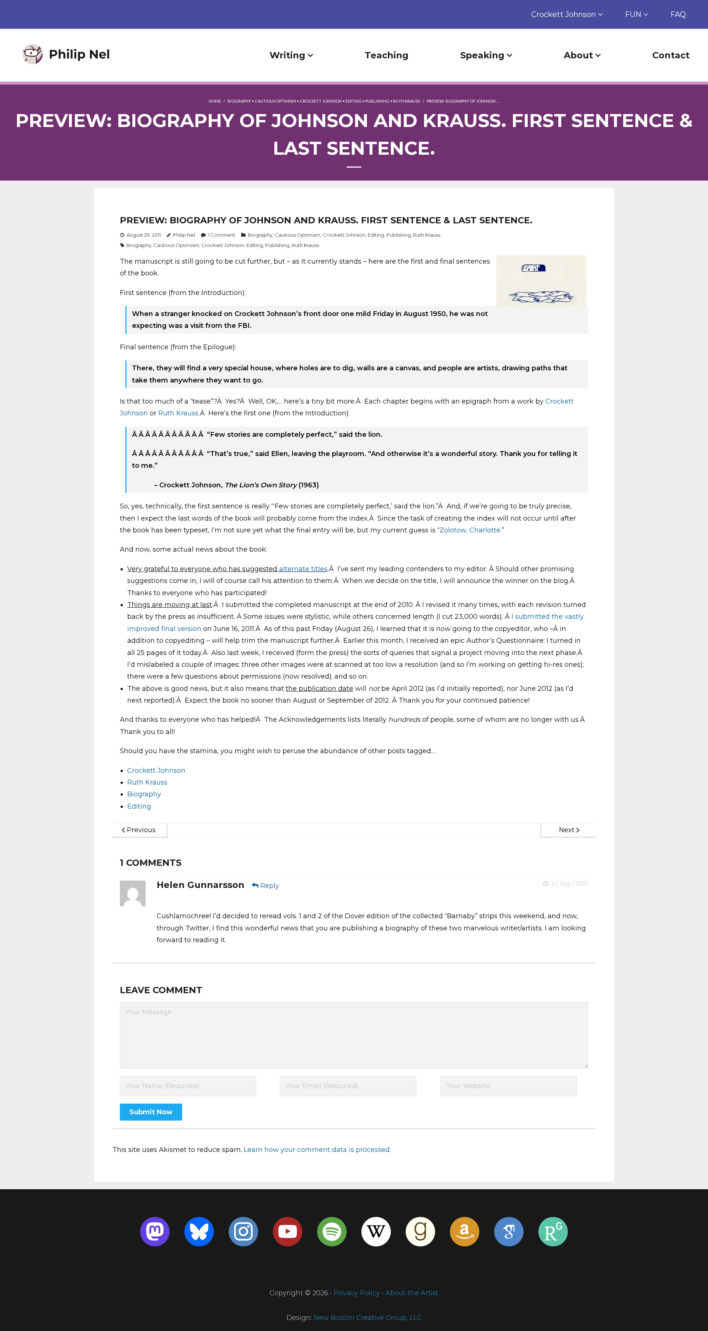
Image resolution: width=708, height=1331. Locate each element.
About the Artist (411, 1293)
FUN (633, 14)
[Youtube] (288, 1231)
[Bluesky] (199, 1231)
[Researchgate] (553, 1231)
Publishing (377, 101)
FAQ (678, 14)
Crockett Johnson (563, 14)
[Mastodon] (155, 1231)
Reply (269, 886)
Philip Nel (184, 235)
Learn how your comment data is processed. (317, 1150)
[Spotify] (332, 1231)
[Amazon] (464, 1231)
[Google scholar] (509, 1231)
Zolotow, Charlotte (470, 530)
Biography (239, 101)
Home (215, 101)
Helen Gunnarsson (200, 884)
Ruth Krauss (406, 101)
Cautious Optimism (275, 101)
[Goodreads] (420, 1231)
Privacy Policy (357, 1293)
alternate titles (303, 569)
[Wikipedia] (376, 1231)
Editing (354, 101)
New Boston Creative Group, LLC (368, 1318)
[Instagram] (243, 1231)
